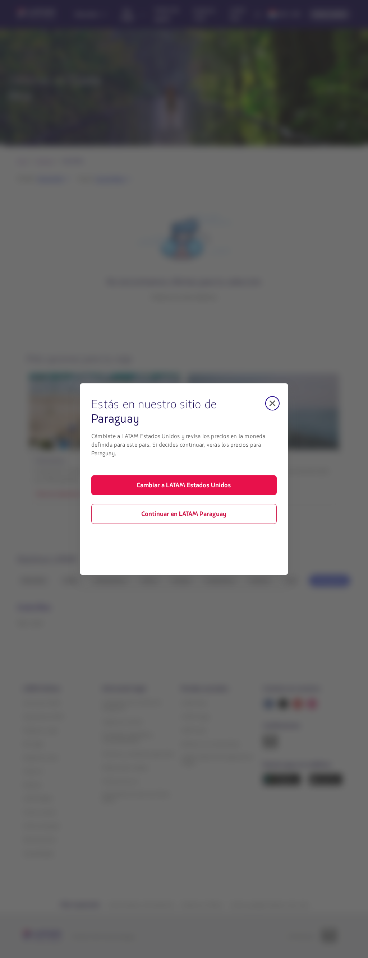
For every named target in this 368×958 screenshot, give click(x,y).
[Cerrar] (272, 403)
